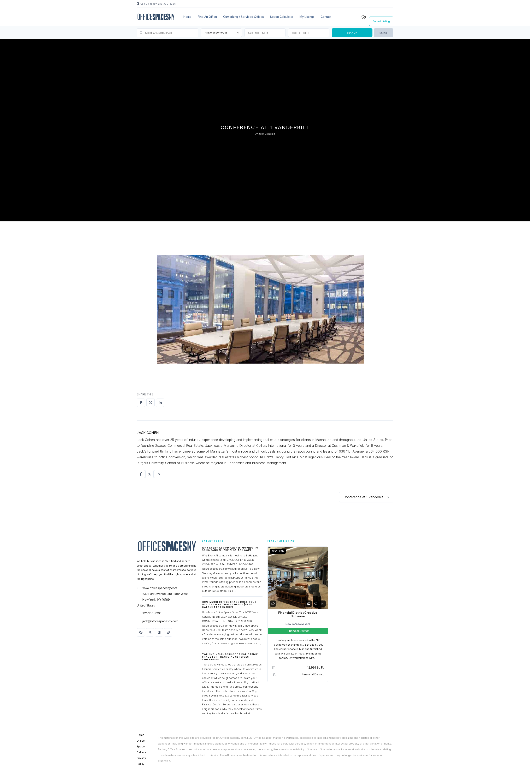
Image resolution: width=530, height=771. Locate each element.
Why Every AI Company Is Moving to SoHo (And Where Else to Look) (230, 549)
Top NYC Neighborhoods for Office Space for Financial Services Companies (230, 657)
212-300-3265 (151, 613)
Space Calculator (281, 16)
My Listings (307, 16)
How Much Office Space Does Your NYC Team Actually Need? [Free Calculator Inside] (229, 604)
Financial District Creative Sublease (297, 614)
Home (187, 16)
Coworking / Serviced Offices (243, 16)
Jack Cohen (265, 133)
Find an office (207, 16)
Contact (326, 16)
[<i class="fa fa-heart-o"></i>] (315, 603)
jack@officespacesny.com (160, 621)
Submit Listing (381, 21)
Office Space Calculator (143, 746)
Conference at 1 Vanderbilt (363, 497)
